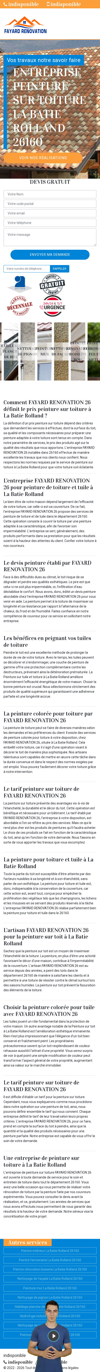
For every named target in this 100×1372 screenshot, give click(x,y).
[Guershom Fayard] (25, 24)
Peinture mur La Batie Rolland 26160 (50, 1288)
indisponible (23, 4)
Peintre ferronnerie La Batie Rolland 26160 (50, 1260)
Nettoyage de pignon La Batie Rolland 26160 (50, 1297)
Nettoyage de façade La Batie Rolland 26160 (50, 1278)
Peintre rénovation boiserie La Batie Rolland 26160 (50, 1269)
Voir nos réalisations (43, 158)
